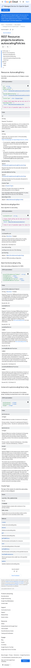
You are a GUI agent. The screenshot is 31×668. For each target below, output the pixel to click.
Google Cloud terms (25, 655)
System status (4, 617)
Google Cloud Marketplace (7, 601)
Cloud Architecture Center (7, 631)
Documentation (9, 24)
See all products (5, 596)
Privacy (11, 655)
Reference (23, 26)
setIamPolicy (5, 549)
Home (2, 24)
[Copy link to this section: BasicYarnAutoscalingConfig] (22, 263)
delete (4, 527)
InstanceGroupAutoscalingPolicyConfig (19, 90)
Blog (2, 640)
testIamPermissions (7, 554)
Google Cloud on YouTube (7, 647)
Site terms (16, 655)
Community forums (6, 610)
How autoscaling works (18, 320)
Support (3, 612)
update (4, 561)
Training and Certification (7, 633)
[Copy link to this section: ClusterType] (11, 486)
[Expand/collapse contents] (9, 51)
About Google (4, 655)
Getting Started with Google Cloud (9, 626)
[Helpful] (10, 29)
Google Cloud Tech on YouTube (8, 649)
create (4, 522)
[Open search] (20, 2)
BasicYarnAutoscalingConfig (16, 222)
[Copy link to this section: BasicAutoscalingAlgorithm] (21, 204)
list (3, 543)
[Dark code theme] (28, 86)
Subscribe (25, 660)
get (3, 533)
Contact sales (4, 603)
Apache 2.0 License (19, 583)
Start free (5, 10)
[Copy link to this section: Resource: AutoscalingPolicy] (25, 72)
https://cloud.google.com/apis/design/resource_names (15, 139)
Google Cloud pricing (6, 598)
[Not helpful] (13, 29)
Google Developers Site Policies (12, 584)
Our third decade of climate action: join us (12, 657)
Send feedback (7, 32)
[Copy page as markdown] (7, 47)
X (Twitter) (3, 644)
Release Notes (4, 614)
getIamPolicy (5, 538)
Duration (9, 236)
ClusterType (18, 98)
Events (2, 642)
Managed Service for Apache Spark (16, 6)
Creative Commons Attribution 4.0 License (14, 581)
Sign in (27, 1)
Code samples (4, 628)
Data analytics (17, 24)
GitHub (2, 623)
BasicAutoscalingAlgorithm (16, 104)
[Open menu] (2, 2)
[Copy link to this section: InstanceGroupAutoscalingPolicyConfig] (2, 389)
